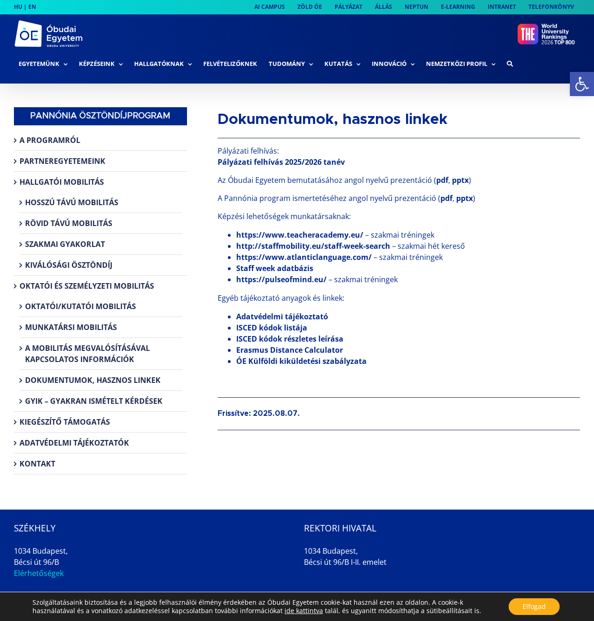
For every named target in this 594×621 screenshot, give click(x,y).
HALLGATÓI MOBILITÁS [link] (61, 182)
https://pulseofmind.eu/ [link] (281, 279)
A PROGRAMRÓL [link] (49, 140)
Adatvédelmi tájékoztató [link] (282, 316)
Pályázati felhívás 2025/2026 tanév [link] (281, 162)
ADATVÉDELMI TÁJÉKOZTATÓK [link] (74, 443)
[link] (582, 84)
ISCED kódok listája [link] (271, 328)
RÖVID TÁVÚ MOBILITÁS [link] (68, 223)
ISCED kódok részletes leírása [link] (289, 339)
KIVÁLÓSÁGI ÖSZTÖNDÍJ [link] (68, 265)
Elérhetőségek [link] (39, 573)
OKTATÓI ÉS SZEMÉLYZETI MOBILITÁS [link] (86, 286)
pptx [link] (460, 180)
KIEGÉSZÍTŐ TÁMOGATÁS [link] (64, 422)
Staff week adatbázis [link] (274, 268)
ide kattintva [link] (303, 610)
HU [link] (18, 7)
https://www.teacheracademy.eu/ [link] (299, 235)
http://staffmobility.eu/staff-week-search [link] (313, 246)
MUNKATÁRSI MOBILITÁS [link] (71, 327)
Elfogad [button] (534, 606)
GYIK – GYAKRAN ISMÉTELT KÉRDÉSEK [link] (93, 401)
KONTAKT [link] (37, 464)
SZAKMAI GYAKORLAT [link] (65, 244)
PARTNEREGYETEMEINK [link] (62, 161)
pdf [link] (442, 180)
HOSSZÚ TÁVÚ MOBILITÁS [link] (71, 202)
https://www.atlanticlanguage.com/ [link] (304, 257)
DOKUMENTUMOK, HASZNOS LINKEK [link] (93, 380)
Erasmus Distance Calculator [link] (289, 350)
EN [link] (32, 7)
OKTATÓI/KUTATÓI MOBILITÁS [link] (80, 306)
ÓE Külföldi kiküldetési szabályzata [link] (301, 361)
